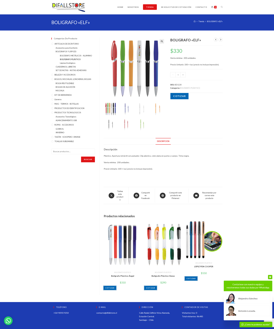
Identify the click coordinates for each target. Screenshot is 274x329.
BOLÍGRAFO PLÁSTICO (190, 88)
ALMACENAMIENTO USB (66, 120)
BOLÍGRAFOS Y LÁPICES (66, 51)
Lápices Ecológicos (67, 63)
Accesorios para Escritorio (66, 48)
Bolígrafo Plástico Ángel (122, 276)
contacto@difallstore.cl (106, 313)
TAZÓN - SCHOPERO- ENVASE (67, 137)
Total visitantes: (189, 316)
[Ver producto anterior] (216, 40)
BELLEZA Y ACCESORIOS (65, 75)
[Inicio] (195, 21)
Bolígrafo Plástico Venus (163, 276)
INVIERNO (60, 132)
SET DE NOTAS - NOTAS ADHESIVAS (71, 70)
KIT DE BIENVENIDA (63, 95)
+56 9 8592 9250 (61, 313)
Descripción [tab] (163, 141)
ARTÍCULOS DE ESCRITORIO (67, 44)
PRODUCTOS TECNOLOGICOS (68, 112)
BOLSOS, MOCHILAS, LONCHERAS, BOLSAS (73, 79)
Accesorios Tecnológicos (66, 117)
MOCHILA (60, 90)
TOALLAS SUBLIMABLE (64, 141)
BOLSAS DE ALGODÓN (65, 87)
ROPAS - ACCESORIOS (64, 125)
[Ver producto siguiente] (221, 40)
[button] (162, 41)
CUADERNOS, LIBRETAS (66, 67)
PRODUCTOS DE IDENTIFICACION (69, 108)
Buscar (88, 159)
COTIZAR (179, 96)
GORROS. (60, 129)
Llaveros (58, 99)
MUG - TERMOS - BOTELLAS (67, 104)
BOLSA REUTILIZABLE (65, 83)
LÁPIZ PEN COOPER (203, 266)
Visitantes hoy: (189, 313)
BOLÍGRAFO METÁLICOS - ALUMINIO (76, 55)
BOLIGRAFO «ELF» (215, 21)
